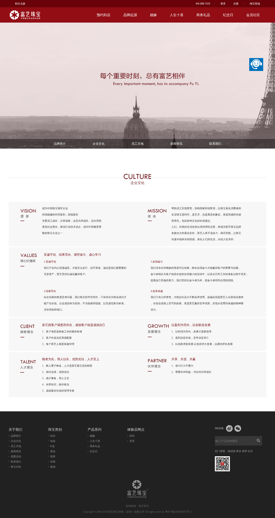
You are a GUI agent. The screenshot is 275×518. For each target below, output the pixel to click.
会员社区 (253, 15)
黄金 (52, 451)
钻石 (52, 435)
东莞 (131, 441)
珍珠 (52, 461)
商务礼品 (203, 15)
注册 (235, 3)
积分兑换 (20, 3)
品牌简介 (60, 143)
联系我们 (215, 143)
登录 (223, 3)
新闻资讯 (176, 143)
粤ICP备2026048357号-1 (178, 511)
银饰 (52, 466)
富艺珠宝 (144, 505)
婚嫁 (153, 15)
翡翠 (52, 456)
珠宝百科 (16, 466)
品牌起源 (130, 15)
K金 (52, 446)
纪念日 (228, 15)
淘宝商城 (255, 3)
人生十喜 (176, 15)
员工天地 (137, 143)
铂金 (52, 441)
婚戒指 (231, 451)
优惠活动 (16, 456)
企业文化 (99, 143)
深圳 (131, 435)
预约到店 (103, 15)
